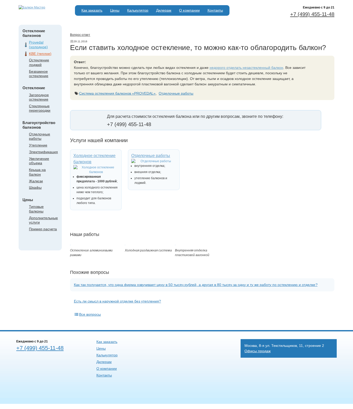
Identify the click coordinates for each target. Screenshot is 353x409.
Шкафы (35, 187)
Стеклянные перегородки (39, 108)
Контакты (215, 10)
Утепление (38, 145)
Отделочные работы (39, 136)
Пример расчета (43, 229)
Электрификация (43, 152)
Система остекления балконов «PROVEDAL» (117, 93)
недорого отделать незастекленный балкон (246, 68)
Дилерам (163, 10)
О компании (189, 10)
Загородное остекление (39, 97)
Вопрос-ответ (80, 35)
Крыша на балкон (37, 172)
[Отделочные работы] (153, 161)
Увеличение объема (39, 161)
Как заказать (91, 10)
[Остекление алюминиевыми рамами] (70, 244)
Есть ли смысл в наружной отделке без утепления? (117, 301)
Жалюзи (36, 181)
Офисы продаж (257, 351)
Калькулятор (137, 10)
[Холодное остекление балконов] (95, 169)
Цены (114, 10)
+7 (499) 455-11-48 (312, 14)
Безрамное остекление (38, 73)
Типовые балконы (36, 208)
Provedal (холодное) (38, 44)
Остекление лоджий (39, 62)
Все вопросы (90, 314)
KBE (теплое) (40, 54)
